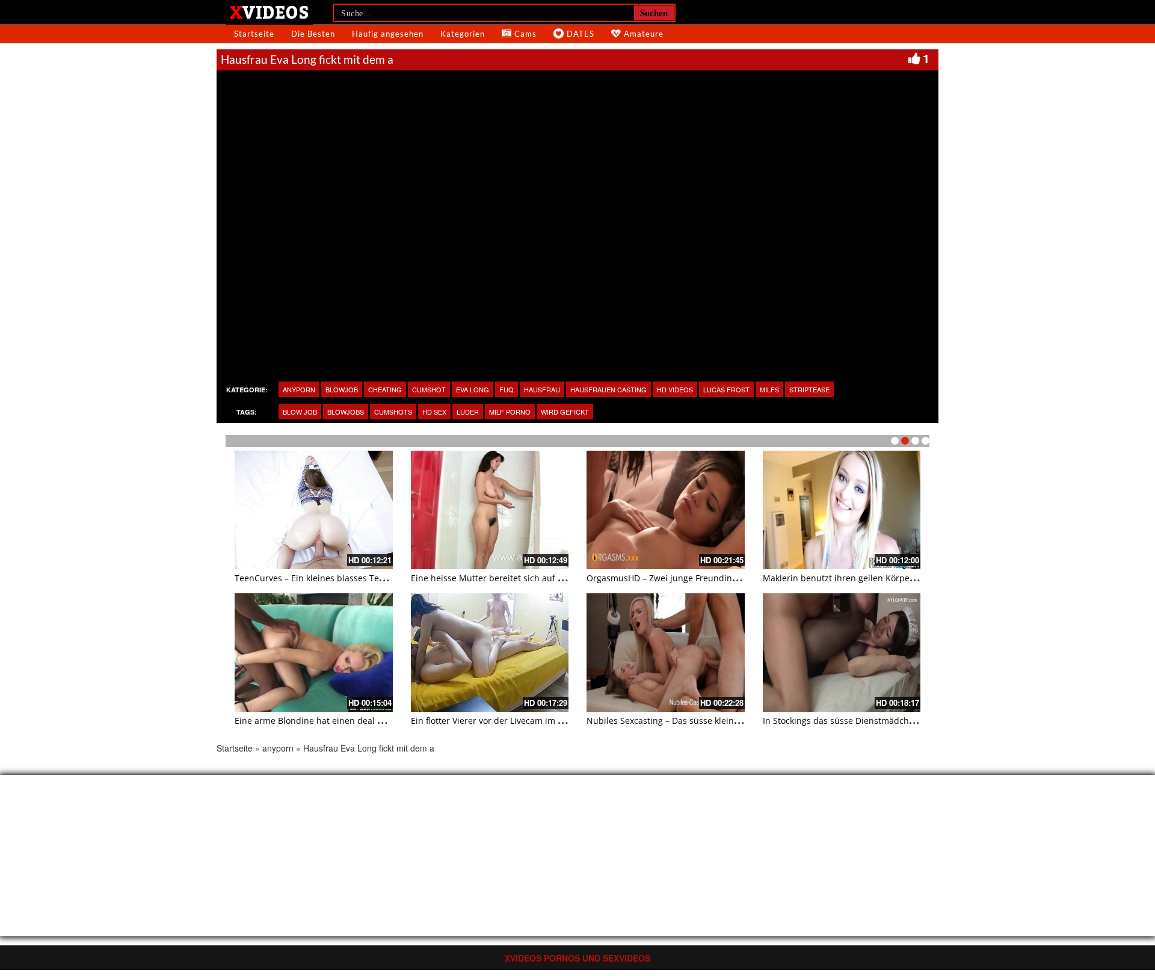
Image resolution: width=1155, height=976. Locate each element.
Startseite (254, 34)
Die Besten (313, 34)
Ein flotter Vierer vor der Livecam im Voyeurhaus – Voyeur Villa (536, 720)
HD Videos (675, 389)
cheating (385, 389)
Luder (468, 411)
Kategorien (462, 34)
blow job (300, 411)
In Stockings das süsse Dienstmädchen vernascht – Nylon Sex (886, 720)
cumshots (393, 411)
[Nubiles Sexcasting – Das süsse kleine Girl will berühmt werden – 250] (666, 652)
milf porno (510, 411)
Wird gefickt (565, 411)
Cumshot (429, 389)
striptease (809, 389)
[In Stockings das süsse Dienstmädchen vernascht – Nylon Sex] (842, 652)
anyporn (299, 389)
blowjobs (345, 411)
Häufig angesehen (388, 34)
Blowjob (341, 389)
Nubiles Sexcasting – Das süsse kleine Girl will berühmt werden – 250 (726, 720)
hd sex (434, 411)
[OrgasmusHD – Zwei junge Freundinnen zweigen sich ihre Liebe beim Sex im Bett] (666, 510)
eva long (472, 389)
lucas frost (726, 389)
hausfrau (542, 389)
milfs (769, 389)
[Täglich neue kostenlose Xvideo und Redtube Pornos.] (269, 11)
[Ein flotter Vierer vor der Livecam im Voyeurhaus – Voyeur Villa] (490, 652)
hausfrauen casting (608, 389)
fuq (506, 389)
